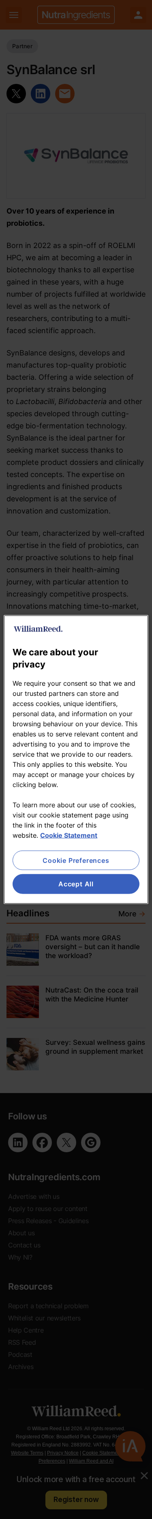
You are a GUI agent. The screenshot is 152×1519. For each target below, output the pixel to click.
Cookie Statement (68, 835)
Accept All (76, 884)
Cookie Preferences (76, 860)
